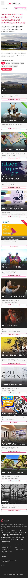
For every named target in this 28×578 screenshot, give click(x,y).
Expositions (4, 66)
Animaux (3, 530)
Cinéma (8, 63)
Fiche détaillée (13, 246)
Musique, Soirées (13, 66)
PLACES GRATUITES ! (7, 69)
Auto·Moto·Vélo (18, 530)
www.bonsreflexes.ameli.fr (10, 241)
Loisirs (20, 534)
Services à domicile (19, 537)
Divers (22, 63)
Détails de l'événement (13, 99)
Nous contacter (19, 545)
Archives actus (5, 549)
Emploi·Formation (10, 532)
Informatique (15, 534)
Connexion (5, 8)
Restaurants (11, 537)
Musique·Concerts (12, 536)
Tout (3, 63)
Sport (16, 539)
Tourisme (21, 539)
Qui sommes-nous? (20, 549)
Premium (20, 536)
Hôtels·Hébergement (20, 532)
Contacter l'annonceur (8, 419)
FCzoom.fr (7, 528)
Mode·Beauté (4, 536)
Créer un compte (6, 547)
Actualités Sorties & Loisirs (7, 552)
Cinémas (3, 532)
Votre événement (19, 8)
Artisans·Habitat (10, 530)
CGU (16, 547)
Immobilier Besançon (6, 534)
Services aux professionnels (8, 539)
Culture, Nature (15, 63)
